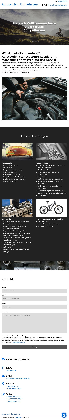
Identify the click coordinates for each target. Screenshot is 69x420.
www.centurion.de (15, 399)
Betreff (4, 303)
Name (4, 287)
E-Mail (4, 295)
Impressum (6, 414)
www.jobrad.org (14, 401)
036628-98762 (62, 1)
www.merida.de (14, 396)
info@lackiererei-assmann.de (57, 5)
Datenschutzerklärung (19, 342)
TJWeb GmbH (18, 417)
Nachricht (5, 312)
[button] (64, 415)
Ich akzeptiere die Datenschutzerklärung (14, 336)
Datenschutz (15, 414)
